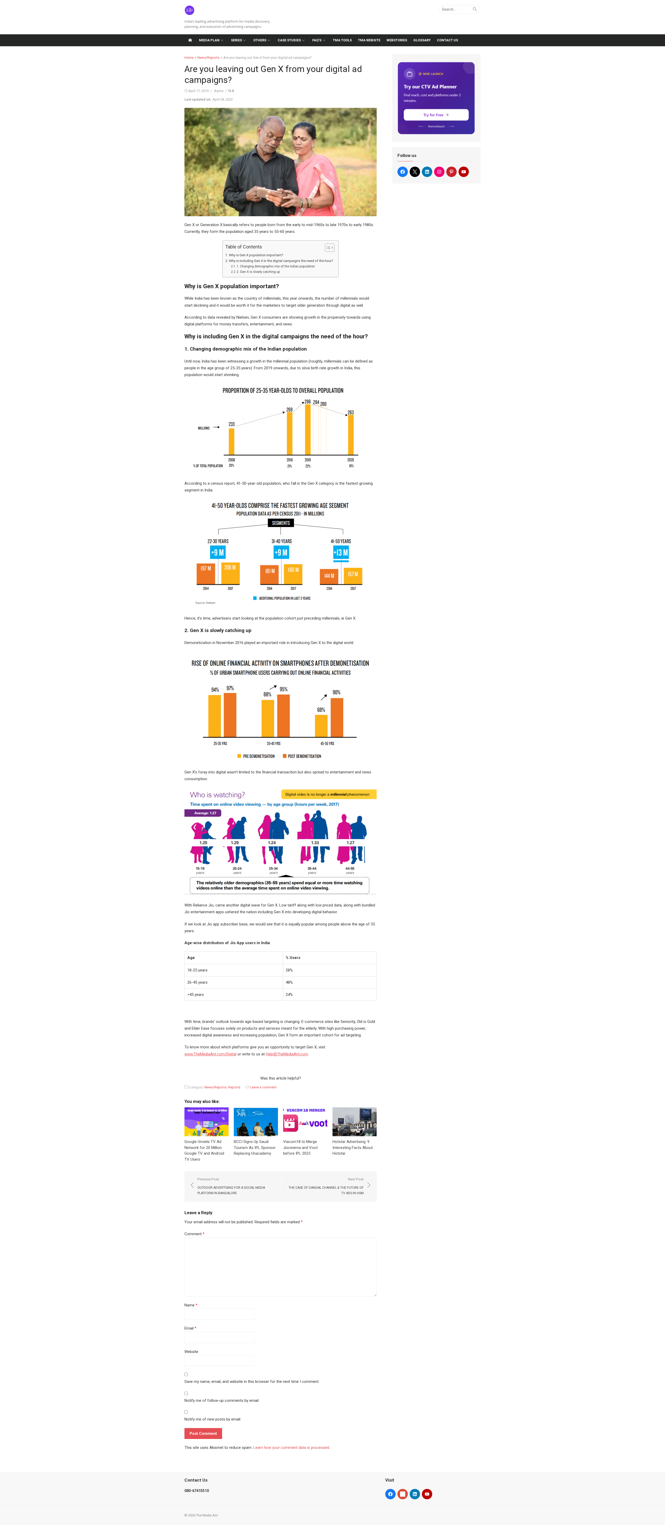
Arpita (218, 91)
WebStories (397, 40)
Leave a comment (263, 1087)
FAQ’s (316, 40)
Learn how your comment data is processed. (291, 1447)
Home (189, 58)
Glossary (422, 40)
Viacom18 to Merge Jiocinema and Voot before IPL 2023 (300, 1147)
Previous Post (231, 1186)
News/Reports (208, 58)
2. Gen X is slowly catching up (258, 272)
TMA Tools (342, 40)
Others (259, 40)
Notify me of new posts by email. (212, 1419)
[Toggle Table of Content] (327, 247)
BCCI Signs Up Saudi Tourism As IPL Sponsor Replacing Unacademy (255, 1147)
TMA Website (369, 40)
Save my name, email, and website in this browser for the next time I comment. (251, 1381)
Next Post (326, 1186)
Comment (194, 1234)
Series (236, 40)
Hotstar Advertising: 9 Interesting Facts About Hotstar (352, 1147)
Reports (234, 1087)
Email (190, 1328)
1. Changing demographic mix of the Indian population (276, 266)
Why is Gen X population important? (256, 255)
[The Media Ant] (190, 40)
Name (190, 1305)
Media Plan (209, 40)
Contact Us (447, 40)
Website (191, 1351)
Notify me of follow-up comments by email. (221, 1400)
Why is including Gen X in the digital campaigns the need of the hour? (281, 261)
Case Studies (289, 40)
